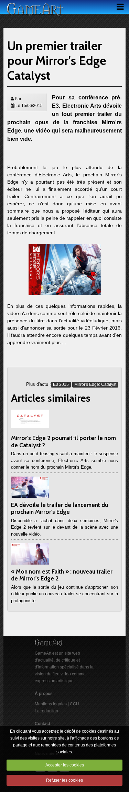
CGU (74, 704)
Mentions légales (51, 704)
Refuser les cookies (64, 780)
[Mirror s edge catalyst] (65, 269)
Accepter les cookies (64, 765)
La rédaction (46, 710)
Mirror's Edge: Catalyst (95, 384)
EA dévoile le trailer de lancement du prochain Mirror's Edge (59, 508)
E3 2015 (61, 384)
